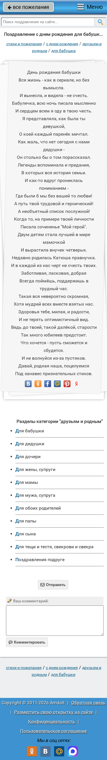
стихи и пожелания (24, 43)
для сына (25, 534)
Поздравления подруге (39, 559)
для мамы (26, 482)
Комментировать (27, 642)
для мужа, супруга (35, 495)
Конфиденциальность (51, 721)
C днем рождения (62, 43)
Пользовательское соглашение (53, 731)
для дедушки (29, 443)
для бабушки (63, 50)
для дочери (28, 456)
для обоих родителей (38, 508)
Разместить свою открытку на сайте (53, 712)
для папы (25, 521)
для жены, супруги (35, 469)
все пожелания (28, 7)
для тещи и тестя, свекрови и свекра (54, 546)
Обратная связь (88, 702)
